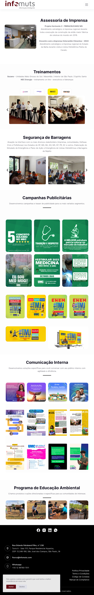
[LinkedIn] (50, 530)
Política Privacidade (80, 570)
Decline (22, 587)
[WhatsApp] (55, 530)
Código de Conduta (80, 577)
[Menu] (86, 4)
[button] (7, 109)
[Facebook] (38, 530)
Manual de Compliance (79, 580)
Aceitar (11, 587)
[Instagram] (44, 530)
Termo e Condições (80, 573)
